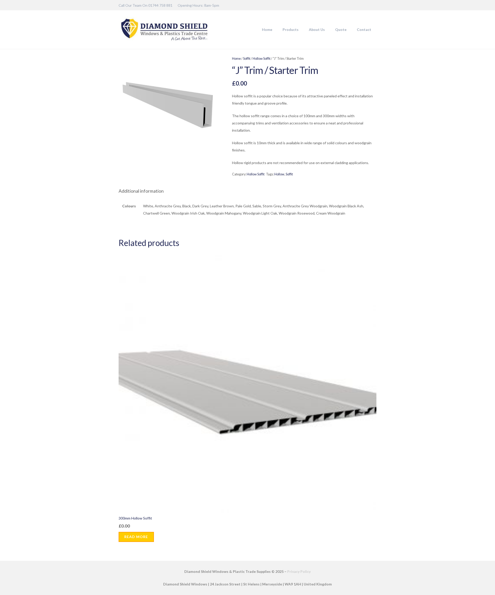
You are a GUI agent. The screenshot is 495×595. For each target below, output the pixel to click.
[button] (301, 29)
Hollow (279, 174)
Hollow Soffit (261, 59)
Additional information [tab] (141, 191)
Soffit (246, 59)
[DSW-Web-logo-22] (164, 29)
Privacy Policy (299, 571)
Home (236, 59)
